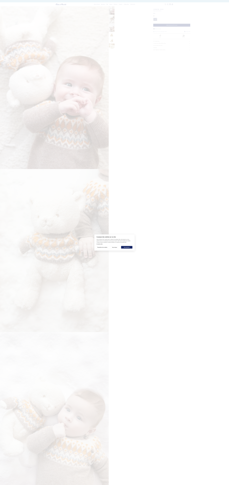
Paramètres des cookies (102, 247)
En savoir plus (100, 243)
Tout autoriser (127, 247)
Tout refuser (114, 247)
